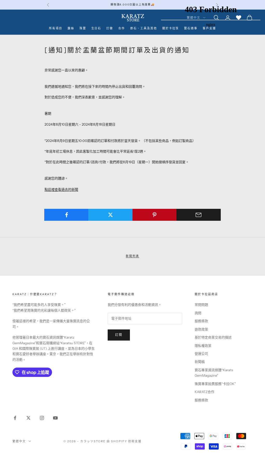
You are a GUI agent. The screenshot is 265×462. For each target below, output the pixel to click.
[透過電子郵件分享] (198, 214)
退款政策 (201, 329)
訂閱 (118, 335)
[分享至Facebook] (66, 214)
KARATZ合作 (204, 392)
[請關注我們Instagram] (42, 417)
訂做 (109, 28)
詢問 (198, 313)
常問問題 (201, 304)
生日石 (96, 28)
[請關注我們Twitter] (28, 417)
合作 (121, 28)
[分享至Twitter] (110, 214)
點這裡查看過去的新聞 (61, 189)
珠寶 (82, 28)
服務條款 (201, 321)
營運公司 (201, 353)
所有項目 (55, 28)
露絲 (71, 28)
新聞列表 (132, 256)
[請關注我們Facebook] (15, 417)
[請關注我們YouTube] (55, 417)
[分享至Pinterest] (154, 214)
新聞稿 (200, 362)
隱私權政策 (203, 345)
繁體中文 (19, 441)
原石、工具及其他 (143, 28)
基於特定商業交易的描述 (213, 337)
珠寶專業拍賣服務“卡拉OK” (215, 384)
